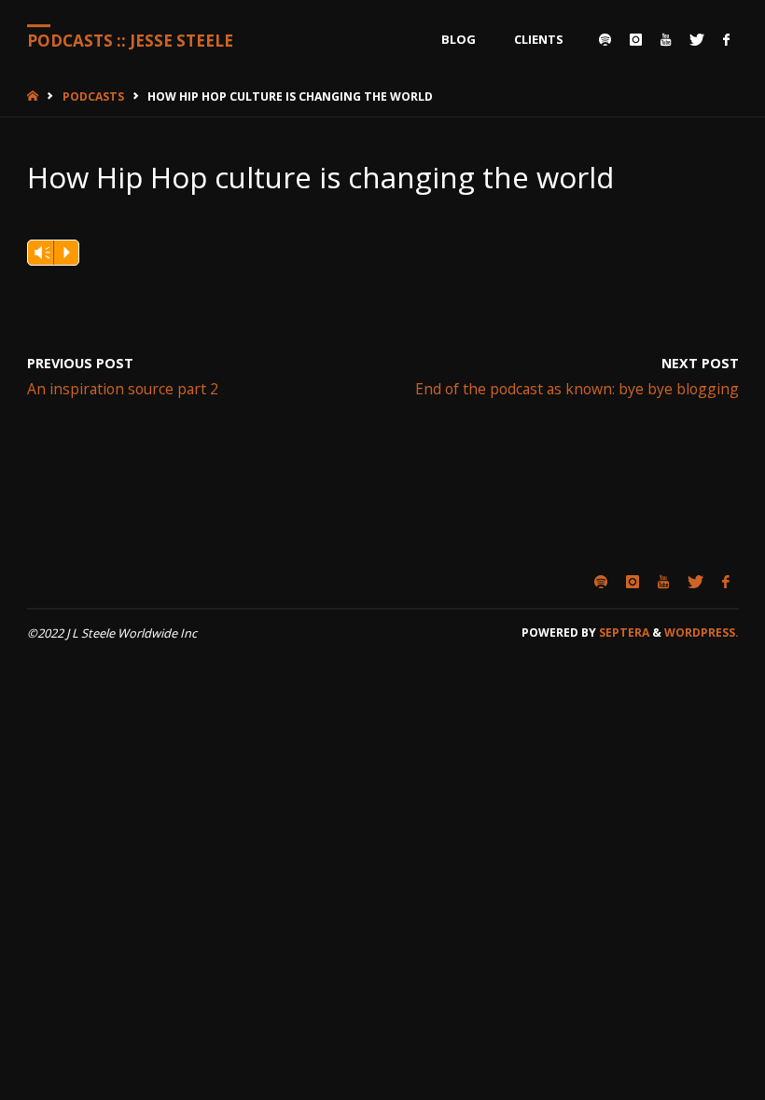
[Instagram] (635, 39)
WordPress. (701, 632)
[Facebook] (726, 39)
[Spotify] (605, 39)
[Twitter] (697, 39)
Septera (622, 632)
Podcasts (93, 96)
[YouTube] (665, 39)
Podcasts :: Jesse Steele (130, 40)
